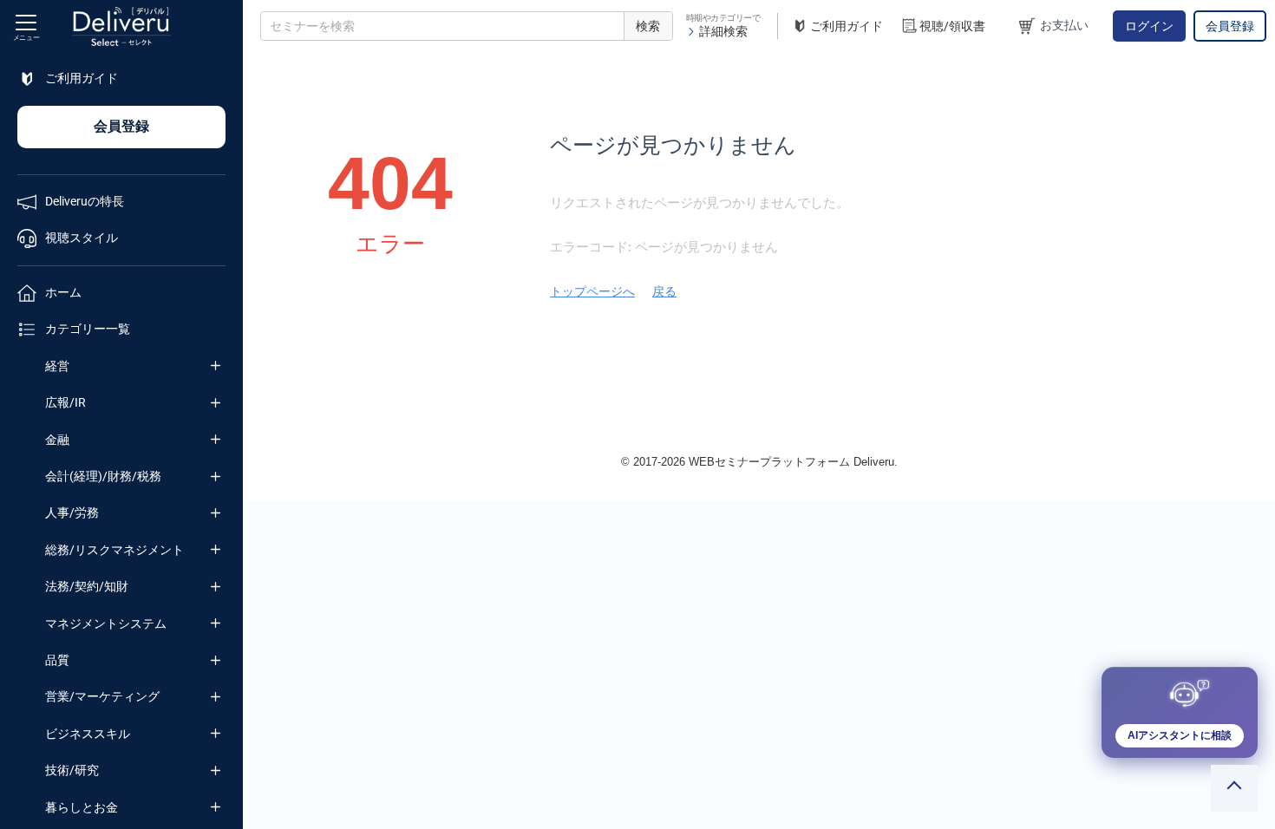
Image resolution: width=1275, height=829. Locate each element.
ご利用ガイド (846, 26)
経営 (57, 366)
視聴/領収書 (952, 26)
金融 (57, 440)
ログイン (1149, 26)
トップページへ (592, 291)
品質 (57, 660)
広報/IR (65, 402)
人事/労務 (72, 512)
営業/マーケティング (102, 696)
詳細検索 (723, 31)
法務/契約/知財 (86, 586)
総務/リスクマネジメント (114, 550)
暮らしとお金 (81, 807)
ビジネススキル (87, 734)
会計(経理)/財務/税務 (103, 476)
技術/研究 (72, 770)
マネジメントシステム (106, 623)
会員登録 (1230, 26)
